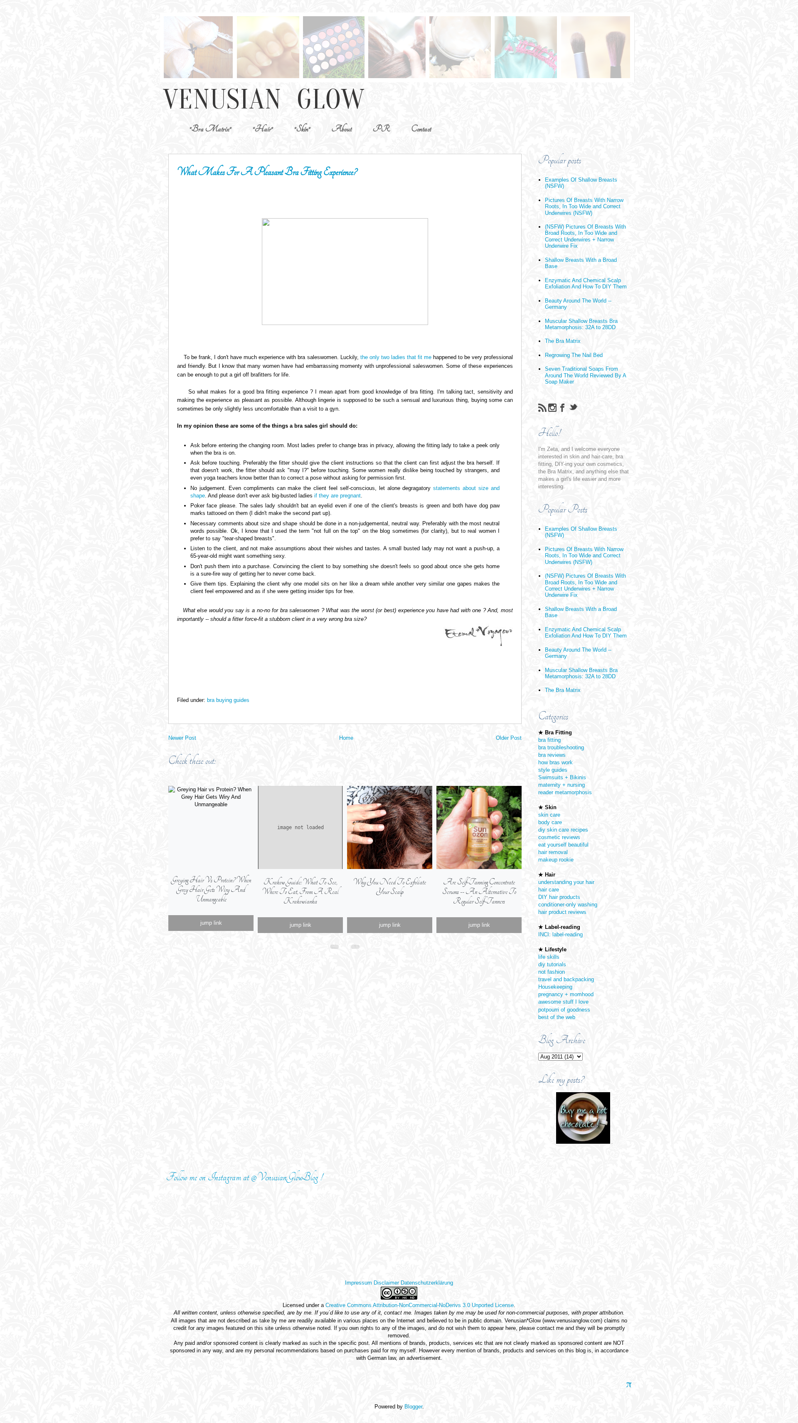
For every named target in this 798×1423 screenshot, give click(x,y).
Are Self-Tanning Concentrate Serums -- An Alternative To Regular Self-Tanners (479, 891)
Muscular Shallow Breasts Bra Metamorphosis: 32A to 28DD (581, 324)
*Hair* (263, 128)
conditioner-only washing (567, 904)
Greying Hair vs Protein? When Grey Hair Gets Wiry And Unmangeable (211, 889)
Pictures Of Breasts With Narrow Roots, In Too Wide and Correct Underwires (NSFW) (584, 206)
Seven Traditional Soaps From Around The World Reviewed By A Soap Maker (585, 375)
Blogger (413, 1406)
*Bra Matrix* (211, 128)
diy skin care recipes (563, 830)
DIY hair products (559, 897)
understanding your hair (566, 882)
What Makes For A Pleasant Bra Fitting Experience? (267, 172)
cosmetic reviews (559, 837)
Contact (421, 128)
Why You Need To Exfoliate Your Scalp (389, 886)
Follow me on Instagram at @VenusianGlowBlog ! (244, 1177)
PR (381, 128)
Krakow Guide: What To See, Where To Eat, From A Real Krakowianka (300, 891)
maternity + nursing (561, 785)
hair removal (553, 852)
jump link (211, 923)
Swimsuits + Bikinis (562, 777)
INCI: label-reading (560, 934)
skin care (549, 815)
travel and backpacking (566, 979)
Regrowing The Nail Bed (574, 355)
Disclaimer (386, 1283)
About (342, 128)
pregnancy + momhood (566, 994)
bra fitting (549, 740)
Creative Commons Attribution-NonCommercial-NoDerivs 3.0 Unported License (419, 1305)
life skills (548, 957)
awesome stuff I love (563, 1002)
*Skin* (302, 128)
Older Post (509, 738)
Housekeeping (555, 987)
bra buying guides (228, 700)
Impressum (358, 1283)
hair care (548, 889)
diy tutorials (552, 964)
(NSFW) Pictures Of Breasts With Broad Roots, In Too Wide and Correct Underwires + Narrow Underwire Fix (585, 236)
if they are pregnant (337, 495)
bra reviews (552, 755)
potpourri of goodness (564, 1010)
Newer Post (182, 738)
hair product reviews (562, 912)
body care (550, 822)
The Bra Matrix (563, 341)
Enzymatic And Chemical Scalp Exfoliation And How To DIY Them (586, 283)
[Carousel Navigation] (345, 945)
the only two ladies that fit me (395, 357)
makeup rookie (556, 860)
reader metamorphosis (565, 792)
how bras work (555, 762)
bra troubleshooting (561, 747)
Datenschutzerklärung (427, 1283)
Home (346, 738)
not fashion (551, 972)
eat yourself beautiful (563, 845)
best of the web (556, 1017)
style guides (552, 770)
